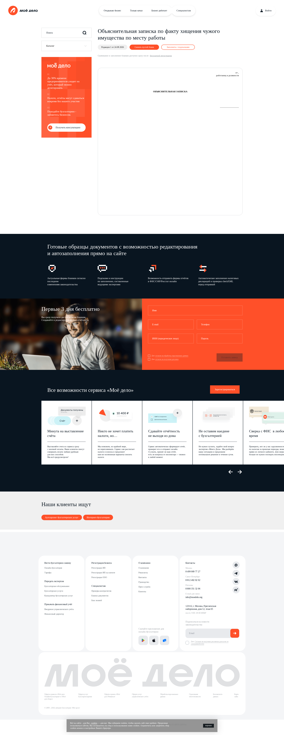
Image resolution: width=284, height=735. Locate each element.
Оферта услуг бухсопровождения (85, 695)
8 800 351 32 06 (192, 588)
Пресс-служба (144, 587)
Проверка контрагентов (101, 591)
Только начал (136, 10)
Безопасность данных (217, 695)
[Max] (236, 565)
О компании (144, 563)
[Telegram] (236, 573)
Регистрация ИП (98, 568)
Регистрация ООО (99, 577)
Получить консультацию (68, 127)
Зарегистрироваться (225, 389)
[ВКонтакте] (236, 581)
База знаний (96, 600)
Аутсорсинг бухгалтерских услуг (61, 517)
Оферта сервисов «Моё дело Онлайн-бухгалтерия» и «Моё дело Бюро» (55, 696)
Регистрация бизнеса (101, 563)
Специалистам (183, 10)
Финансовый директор (54, 614)
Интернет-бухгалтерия (98, 517)
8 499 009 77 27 (192, 571)
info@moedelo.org (193, 597)
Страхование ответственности (195, 695)
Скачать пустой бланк (144, 47)
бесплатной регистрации (161, 56)
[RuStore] (164, 640)
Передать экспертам (54, 581)
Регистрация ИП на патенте (103, 573)
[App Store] (154, 640)
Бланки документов (99, 596)
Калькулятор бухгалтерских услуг (58, 596)
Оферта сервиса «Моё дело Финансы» (112, 695)
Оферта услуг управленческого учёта (140, 695)
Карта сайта (236, 695)
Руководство (143, 582)
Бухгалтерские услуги (53, 591)
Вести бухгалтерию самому (57, 563)
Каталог (50, 46)
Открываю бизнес (112, 10)
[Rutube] (236, 589)
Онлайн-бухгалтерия (53, 568)
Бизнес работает (159, 10)
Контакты (142, 577)
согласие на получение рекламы (167, 359)
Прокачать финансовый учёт (58, 604)
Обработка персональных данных (169, 695)
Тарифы (47, 573)
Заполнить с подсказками (178, 47)
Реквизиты (143, 573)
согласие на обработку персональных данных (171, 356)
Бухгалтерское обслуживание (56, 586)
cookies (94, 723)
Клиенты (142, 591)
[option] (67, 275)
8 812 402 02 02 (192, 580)
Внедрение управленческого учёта (59, 609)
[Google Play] (143, 640)
